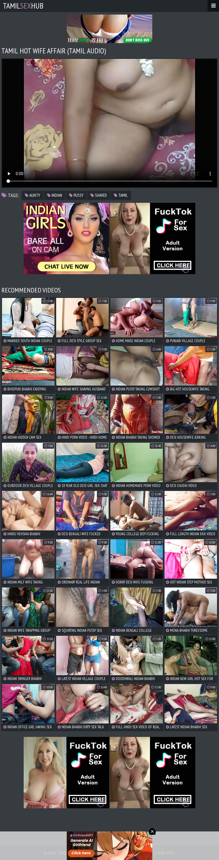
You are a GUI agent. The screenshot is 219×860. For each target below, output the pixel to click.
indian (56, 195)
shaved (100, 195)
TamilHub (23, 5)
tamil (122, 195)
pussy (78, 195)
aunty (34, 195)
